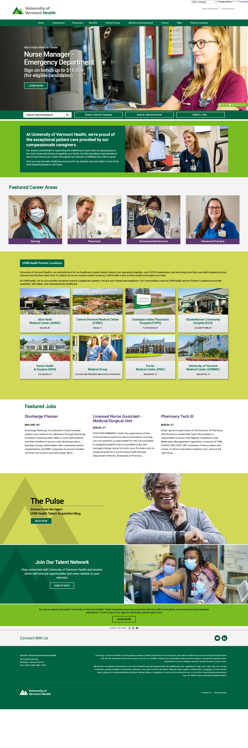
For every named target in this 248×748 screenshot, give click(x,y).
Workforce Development (141, 23)
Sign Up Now (62, 585)
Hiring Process (115, 24)
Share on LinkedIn (133, 627)
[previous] (240, 30)
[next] (243, 30)
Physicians (78, 24)
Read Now (43, 521)
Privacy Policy (221, 692)
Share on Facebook (129, 627)
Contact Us (207, 692)
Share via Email (136, 627)
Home (41, 23)
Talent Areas (61, 24)
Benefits (93, 23)
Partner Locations (201, 24)
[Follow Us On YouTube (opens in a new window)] (217, 638)
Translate (243, 1)
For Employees (228, 9)
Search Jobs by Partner (149, 114)
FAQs (179, 23)
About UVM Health (210, 9)
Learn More (36, 82)
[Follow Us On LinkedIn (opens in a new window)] (224, 638)
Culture (167, 24)
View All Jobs (199, 115)
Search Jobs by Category (98, 114)
